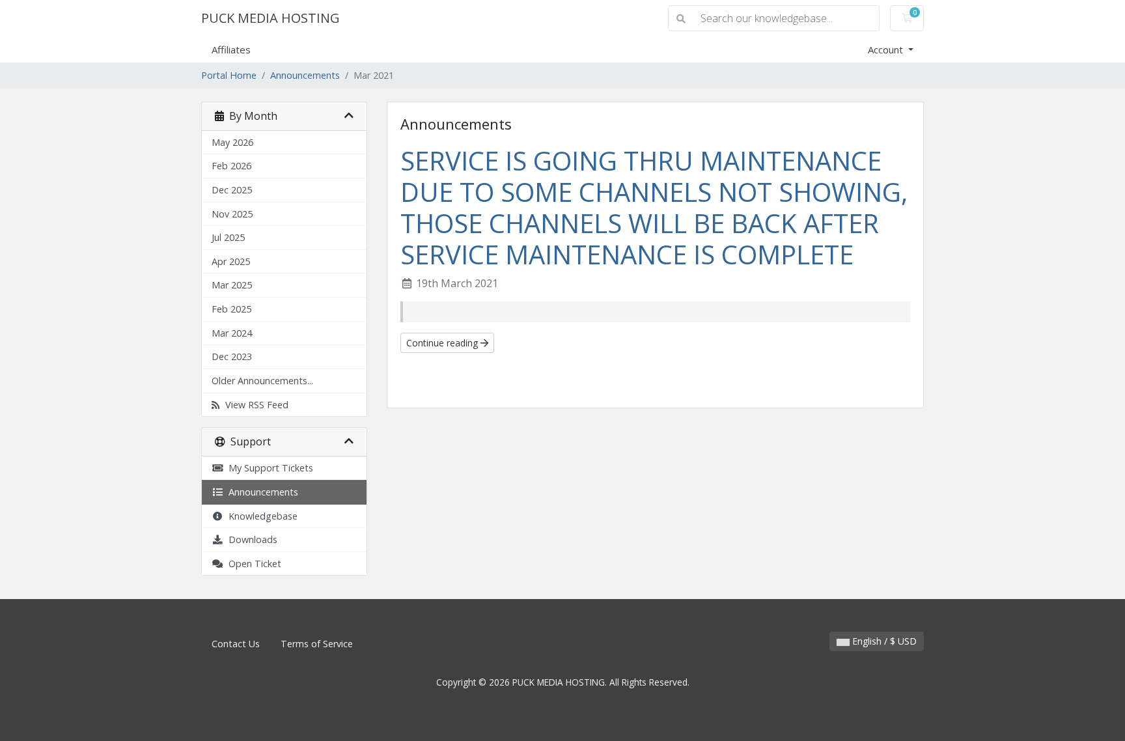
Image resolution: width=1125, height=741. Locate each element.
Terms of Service (317, 643)
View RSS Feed (254, 404)
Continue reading (443, 343)
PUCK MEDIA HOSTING (270, 18)
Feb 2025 (231, 309)
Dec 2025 (232, 190)
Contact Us (236, 643)
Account (887, 49)
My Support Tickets (268, 468)
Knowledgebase (260, 516)
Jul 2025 (228, 237)
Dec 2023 (232, 356)
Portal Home (229, 75)
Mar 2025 (232, 285)
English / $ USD (883, 641)
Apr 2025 (231, 261)
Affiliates (231, 49)
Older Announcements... (262, 380)
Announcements (305, 75)
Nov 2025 (232, 214)
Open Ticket (252, 563)
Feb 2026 (231, 166)
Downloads (250, 539)
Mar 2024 (232, 333)
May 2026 (232, 142)
